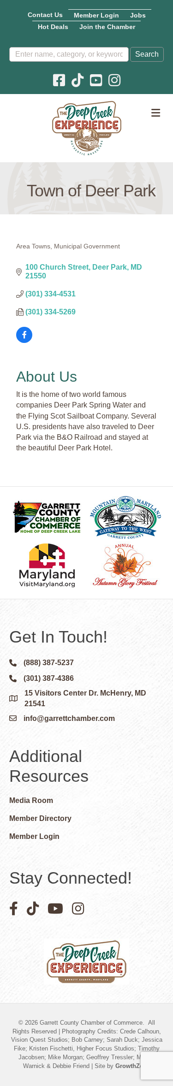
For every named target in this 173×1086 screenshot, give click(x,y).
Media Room (31, 800)
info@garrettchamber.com (69, 718)
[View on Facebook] (24, 340)
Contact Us (45, 14)
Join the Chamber (107, 26)
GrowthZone (132, 1065)
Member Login (96, 15)
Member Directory (40, 818)
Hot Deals (53, 26)
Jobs (138, 15)
